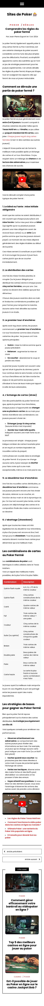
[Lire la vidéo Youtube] (21, 180)
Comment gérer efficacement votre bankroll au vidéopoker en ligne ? (22, 905)
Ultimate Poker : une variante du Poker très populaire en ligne (21, 830)
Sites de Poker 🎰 (22, 14)
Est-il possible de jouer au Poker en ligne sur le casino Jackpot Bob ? (22, 984)
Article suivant (31, 859)
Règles (28, 25)
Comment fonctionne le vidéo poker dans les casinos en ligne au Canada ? (23, 823)
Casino (17, 976)
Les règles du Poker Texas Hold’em (24, 818)
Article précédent (14, 851)
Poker (14, 25)
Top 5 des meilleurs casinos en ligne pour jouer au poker (22, 945)
